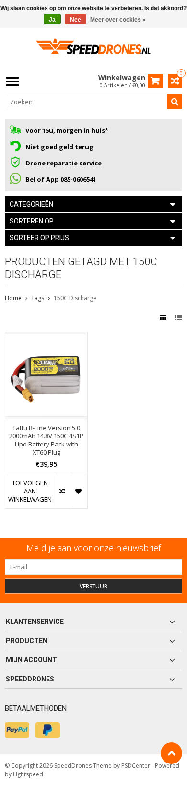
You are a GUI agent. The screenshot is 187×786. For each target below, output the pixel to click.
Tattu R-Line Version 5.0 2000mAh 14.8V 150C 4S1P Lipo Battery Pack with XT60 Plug (46, 440)
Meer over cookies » (118, 19)
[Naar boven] (171, 753)
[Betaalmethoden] (17, 730)
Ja (52, 19)
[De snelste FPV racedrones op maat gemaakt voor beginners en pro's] (93, 49)
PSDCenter (135, 766)
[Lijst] (178, 317)
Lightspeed (28, 774)
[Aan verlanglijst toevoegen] (79, 491)
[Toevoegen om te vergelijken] (63, 491)
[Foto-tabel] (164, 317)
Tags (37, 298)
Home (13, 298)
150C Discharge (75, 298)
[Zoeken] (174, 101)
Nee (75, 19)
